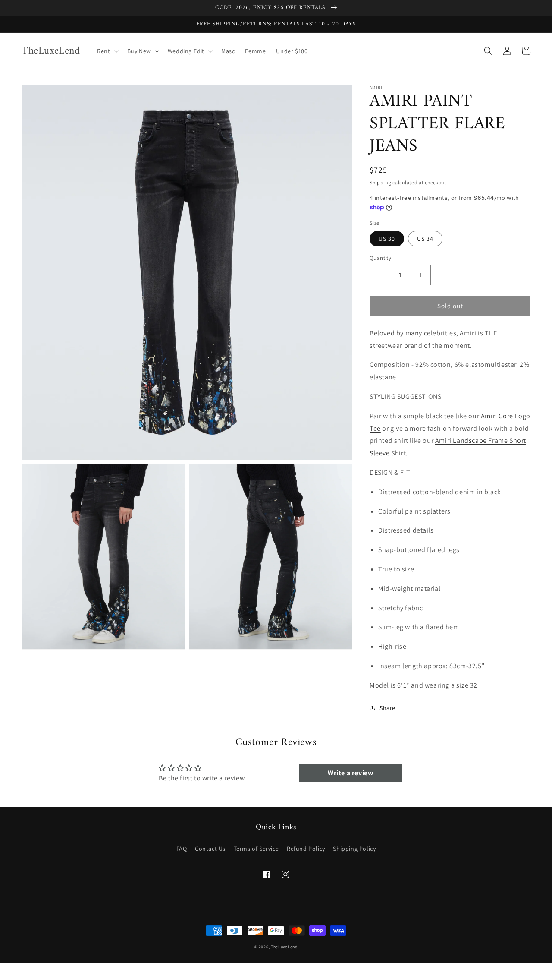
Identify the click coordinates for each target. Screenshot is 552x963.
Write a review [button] (350, 772)
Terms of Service (256, 848)
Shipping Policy (354, 848)
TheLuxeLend (284, 947)
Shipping (381, 182)
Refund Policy (306, 848)
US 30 (387, 239)
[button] (107, 51)
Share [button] (387, 708)
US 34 (425, 239)
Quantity (380, 258)
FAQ (181, 848)
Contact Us (210, 848)
